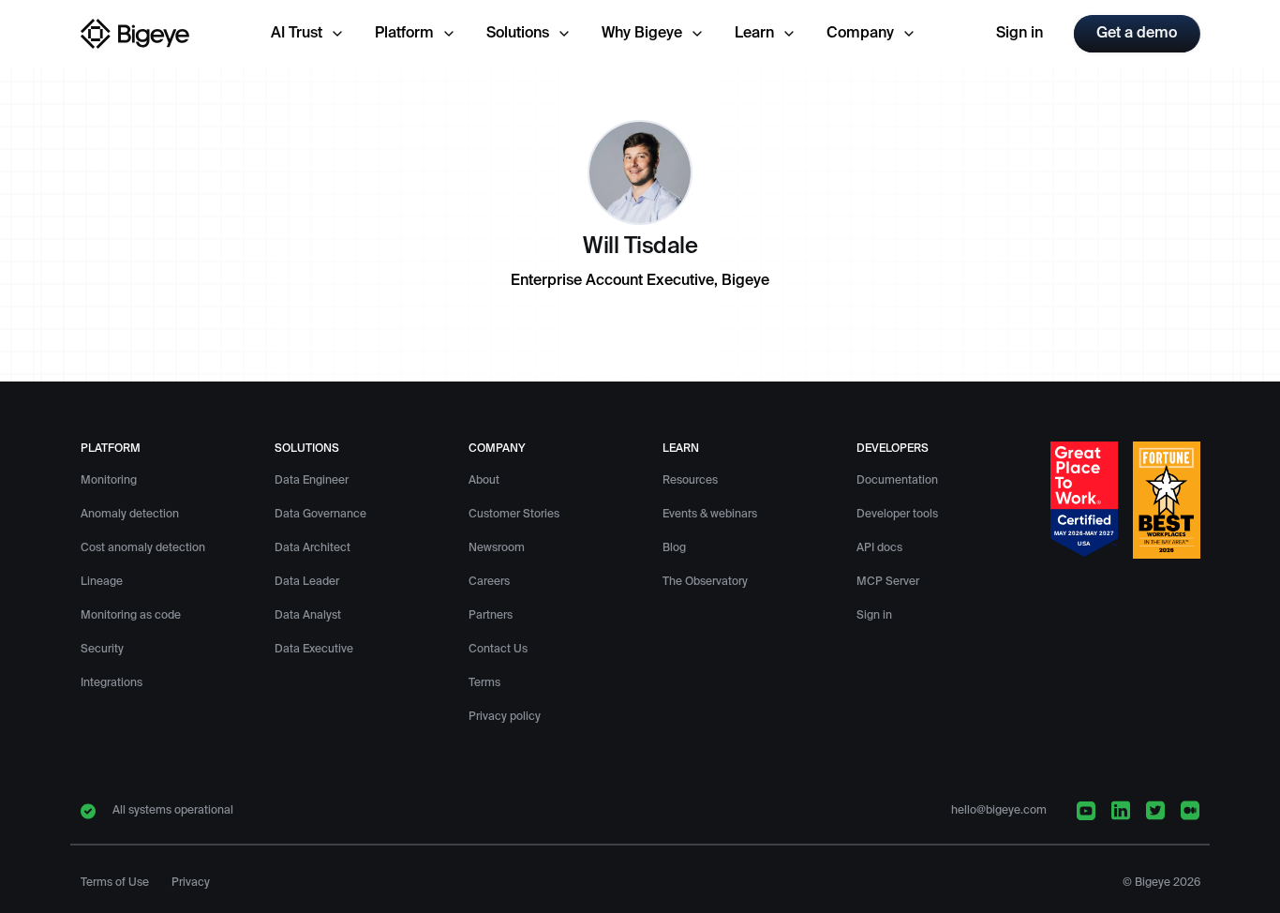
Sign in (1019, 33)
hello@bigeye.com (999, 810)
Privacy (190, 883)
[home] (136, 34)
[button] (308, 33)
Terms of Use (115, 883)
